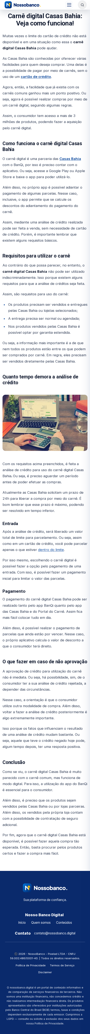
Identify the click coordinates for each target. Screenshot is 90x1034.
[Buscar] (82, 4)
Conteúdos (64, 923)
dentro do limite (51, 550)
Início (22, 923)
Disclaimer (45, 972)
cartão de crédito (36, 77)
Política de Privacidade (31, 965)
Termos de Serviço (62, 965)
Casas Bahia (70, 159)
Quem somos (41, 923)
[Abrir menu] (69, 5)
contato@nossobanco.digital (54, 933)
